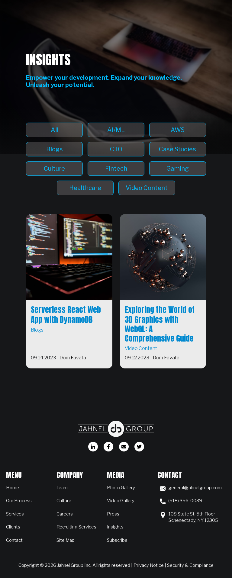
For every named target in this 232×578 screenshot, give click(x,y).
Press (113, 514)
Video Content (147, 187)
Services (15, 514)
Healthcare (85, 187)
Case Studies (177, 149)
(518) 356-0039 (185, 500)
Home (12, 487)
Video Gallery (120, 500)
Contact (14, 540)
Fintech (116, 168)
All (54, 129)
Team (62, 487)
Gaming (177, 168)
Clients (13, 527)
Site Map (65, 540)
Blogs (54, 149)
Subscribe (117, 540)
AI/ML (116, 129)
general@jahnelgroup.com (195, 487)
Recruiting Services (76, 527)
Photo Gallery (121, 487)
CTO (116, 149)
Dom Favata (73, 358)
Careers (64, 514)
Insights (115, 527)
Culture (54, 168)
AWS (178, 129)
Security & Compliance (190, 565)
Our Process (19, 500)
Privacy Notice (149, 565)
